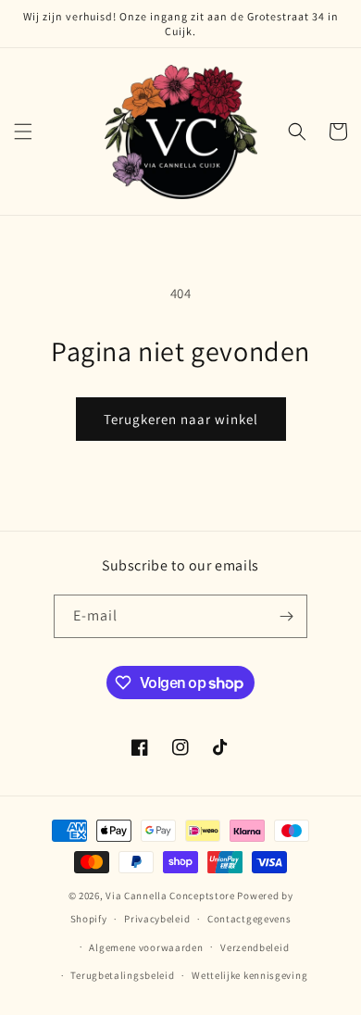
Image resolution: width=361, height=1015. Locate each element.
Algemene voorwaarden (146, 947)
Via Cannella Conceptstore (170, 895)
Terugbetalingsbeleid (122, 975)
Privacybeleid (157, 918)
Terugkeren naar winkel (181, 419)
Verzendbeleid (254, 947)
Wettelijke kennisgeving (249, 975)
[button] (23, 131)
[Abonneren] (286, 616)
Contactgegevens (249, 918)
